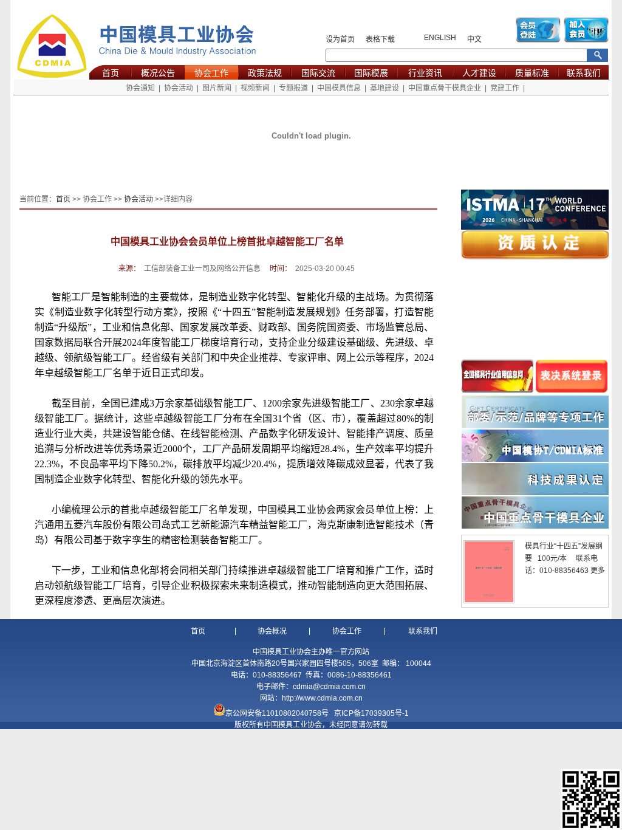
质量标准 (532, 73)
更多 (597, 570)
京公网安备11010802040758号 (277, 713)
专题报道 (293, 88)
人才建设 (479, 73)
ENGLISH (440, 37)
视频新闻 (255, 88)
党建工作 (504, 88)
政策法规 (265, 73)
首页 (110, 73)
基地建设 (384, 88)
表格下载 (380, 39)
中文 (474, 39)
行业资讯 (425, 73)
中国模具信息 (339, 88)
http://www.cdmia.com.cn (322, 698)
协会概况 (272, 631)
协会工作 (211, 73)
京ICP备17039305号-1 (371, 713)
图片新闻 (216, 88)
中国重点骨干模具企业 (444, 88)
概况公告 (158, 73)
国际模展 (371, 73)
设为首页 (340, 39)
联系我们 (584, 73)
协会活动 (178, 88)
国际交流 (318, 73)
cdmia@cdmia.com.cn (329, 686)
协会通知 (140, 88)
